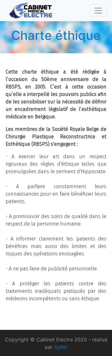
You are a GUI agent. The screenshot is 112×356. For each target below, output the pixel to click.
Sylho (60, 347)
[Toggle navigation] (98, 10)
